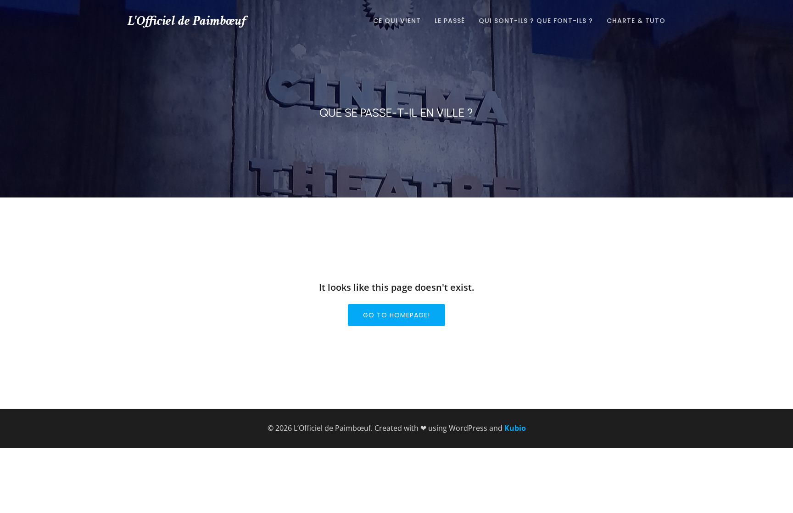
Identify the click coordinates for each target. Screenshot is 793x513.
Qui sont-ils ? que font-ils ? (536, 20)
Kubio (515, 428)
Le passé (450, 20)
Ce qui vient (397, 20)
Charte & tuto (636, 20)
